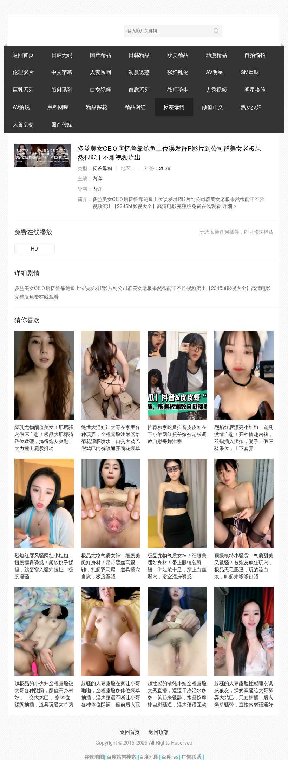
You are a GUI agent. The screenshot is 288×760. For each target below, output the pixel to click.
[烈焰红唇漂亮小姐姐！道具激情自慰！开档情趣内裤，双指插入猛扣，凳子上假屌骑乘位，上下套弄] (244, 375)
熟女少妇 (251, 106)
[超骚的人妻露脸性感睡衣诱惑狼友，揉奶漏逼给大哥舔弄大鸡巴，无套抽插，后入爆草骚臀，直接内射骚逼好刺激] (244, 631)
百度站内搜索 (121, 756)
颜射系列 (61, 89)
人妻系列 (100, 72)
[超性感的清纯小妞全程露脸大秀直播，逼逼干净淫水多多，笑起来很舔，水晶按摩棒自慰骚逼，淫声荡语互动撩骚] (177, 631)
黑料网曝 (57, 106)
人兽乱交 (23, 124)
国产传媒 (61, 124)
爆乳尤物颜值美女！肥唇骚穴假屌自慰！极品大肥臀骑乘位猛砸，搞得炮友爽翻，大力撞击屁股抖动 (43, 437)
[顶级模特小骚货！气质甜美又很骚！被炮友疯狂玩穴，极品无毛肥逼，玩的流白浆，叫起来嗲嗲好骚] (244, 503)
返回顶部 (158, 731)
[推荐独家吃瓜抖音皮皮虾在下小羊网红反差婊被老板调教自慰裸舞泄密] (177, 375)
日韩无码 (61, 54)
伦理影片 (23, 72)
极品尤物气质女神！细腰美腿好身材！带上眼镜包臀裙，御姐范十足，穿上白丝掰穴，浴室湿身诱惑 (177, 566)
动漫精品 (216, 54)
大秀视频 (216, 89)
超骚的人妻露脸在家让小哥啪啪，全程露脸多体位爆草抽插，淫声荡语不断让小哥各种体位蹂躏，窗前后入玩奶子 (110, 697)
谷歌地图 (94, 756)
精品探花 (96, 106)
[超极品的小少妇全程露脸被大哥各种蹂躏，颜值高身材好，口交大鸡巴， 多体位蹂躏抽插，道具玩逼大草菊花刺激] (44, 631)
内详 (97, 178)
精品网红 (135, 106)
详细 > (229, 205)
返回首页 (23, 54)
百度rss (170, 756)
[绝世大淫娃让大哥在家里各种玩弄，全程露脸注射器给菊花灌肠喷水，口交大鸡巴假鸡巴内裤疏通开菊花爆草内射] (111, 375)
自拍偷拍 (255, 54)
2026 (164, 167)
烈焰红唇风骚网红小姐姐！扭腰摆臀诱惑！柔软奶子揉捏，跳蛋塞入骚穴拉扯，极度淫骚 (43, 566)
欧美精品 (177, 54)
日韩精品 (139, 54)
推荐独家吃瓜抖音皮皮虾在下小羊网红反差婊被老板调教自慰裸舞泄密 (177, 433)
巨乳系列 (23, 89)
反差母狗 (173, 106)
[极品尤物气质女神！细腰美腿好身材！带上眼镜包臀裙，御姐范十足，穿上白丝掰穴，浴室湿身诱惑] (177, 503)
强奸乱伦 (177, 72)
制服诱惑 (139, 72)
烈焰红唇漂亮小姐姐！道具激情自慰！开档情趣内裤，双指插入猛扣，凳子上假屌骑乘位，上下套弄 (243, 437)
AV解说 (21, 106)
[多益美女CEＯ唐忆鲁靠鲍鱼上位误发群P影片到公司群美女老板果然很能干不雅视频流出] (42, 156)
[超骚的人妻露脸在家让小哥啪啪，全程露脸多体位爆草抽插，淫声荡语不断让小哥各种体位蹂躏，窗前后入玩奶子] (111, 631)
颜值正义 (212, 106)
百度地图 (149, 756)
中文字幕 (61, 72)
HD (34, 248)
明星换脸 (255, 89)
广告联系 (191, 756)
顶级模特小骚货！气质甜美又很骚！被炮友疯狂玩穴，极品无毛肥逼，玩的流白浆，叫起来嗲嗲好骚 (243, 566)
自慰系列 (139, 89)
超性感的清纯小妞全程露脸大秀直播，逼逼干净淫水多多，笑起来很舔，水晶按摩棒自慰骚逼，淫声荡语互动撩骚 (177, 697)
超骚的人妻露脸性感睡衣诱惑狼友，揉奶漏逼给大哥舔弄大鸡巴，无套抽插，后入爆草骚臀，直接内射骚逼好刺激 (243, 697)
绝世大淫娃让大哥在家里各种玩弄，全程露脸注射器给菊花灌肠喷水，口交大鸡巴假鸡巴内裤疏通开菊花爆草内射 (110, 441)
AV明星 (214, 72)
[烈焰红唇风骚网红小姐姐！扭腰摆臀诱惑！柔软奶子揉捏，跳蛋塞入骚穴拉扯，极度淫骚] (44, 503)
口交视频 (100, 89)
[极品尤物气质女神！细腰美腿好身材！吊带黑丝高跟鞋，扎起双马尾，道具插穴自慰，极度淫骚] (111, 503)
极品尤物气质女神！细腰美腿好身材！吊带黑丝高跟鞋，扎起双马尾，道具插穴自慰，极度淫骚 (110, 566)
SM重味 (250, 72)
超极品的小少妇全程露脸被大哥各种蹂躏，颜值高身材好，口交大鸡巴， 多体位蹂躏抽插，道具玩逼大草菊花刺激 (43, 697)
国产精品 (100, 54)
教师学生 (177, 89)
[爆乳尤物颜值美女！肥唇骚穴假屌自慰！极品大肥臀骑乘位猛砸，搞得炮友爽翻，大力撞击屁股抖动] (44, 375)
